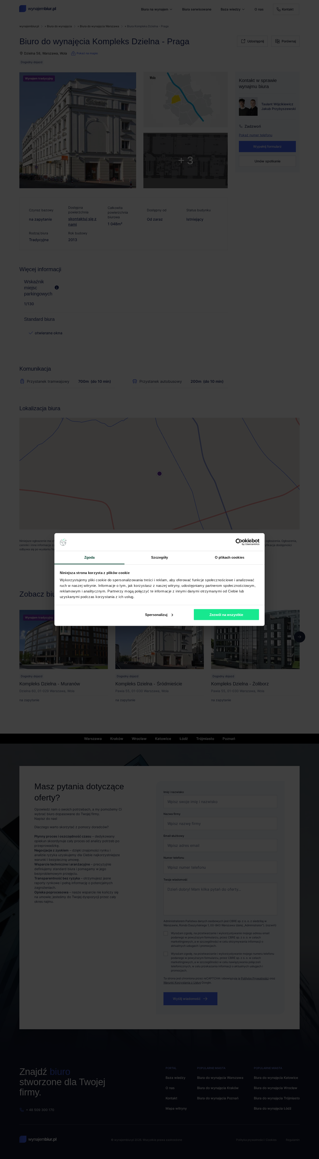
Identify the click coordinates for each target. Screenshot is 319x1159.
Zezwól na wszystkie (226, 614)
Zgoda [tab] (89, 557)
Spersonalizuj (156, 614)
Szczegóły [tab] (159, 557)
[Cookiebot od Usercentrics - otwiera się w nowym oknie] (239, 542)
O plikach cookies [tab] (229, 557)
